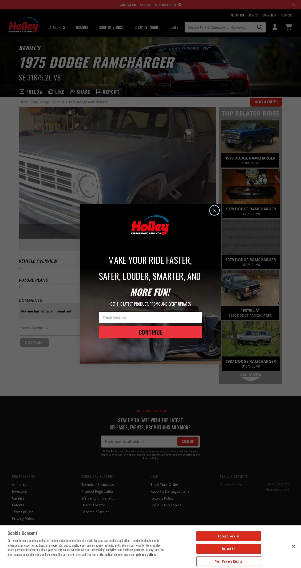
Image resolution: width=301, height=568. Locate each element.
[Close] (293, 546)
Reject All (229, 548)
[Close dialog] (214, 210)
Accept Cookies (228, 536)
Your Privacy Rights (228, 561)
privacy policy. (146, 554)
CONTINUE (150, 332)
